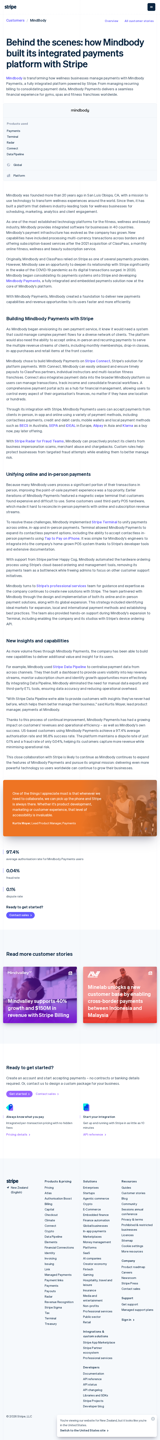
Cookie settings (132, 1246)
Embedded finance (96, 1215)
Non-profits (91, 1306)
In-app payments (94, 1231)
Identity (50, 1253)
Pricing (49, 1187)
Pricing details (16, 1134)
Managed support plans (137, 1310)
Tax (47, 1313)
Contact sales (19, 915)
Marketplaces (92, 1236)
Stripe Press (130, 1283)
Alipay (98, 425)
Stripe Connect (97, 361)
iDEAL (71, 425)
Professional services (97, 1311)
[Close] (152, 1419)
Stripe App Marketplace (99, 1342)
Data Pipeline (53, 1236)
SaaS (86, 1253)
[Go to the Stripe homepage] (11, 1181)
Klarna (128, 425)
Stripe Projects (93, 1401)
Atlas (48, 1193)
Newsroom (129, 1278)
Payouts (50, 1291)
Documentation (93, 1373)
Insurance (89, 1290)
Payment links (54, 1280)
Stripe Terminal (104, 522)
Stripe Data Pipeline (69, 666)
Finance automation (96, 1220)
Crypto (49, 1231)
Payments (52, 1285)
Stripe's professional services (61, 585)
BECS (24, 425)
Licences (128, 1235)
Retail (87, 1322)
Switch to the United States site (83, 1430)
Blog (125, 1198)
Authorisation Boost (58, 1198)
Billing (48, 1204)
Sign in (126, 1320)
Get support (130, 1304)
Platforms (90, 1247)
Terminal (50, 1318)
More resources (132, 1251)
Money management (97, 1242)
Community (129, 1204)
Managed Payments (58, 1275)
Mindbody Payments (23, 280)
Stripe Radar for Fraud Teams (39, 441)
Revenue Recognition (59, 1302)
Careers (127, 1272)
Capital (49, 1209)
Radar (48, 1296)
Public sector (92, 1317)
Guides (126, 1187)
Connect (50, 1226)
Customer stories (133, 1193)
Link (47, 1269)
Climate (50, 1220)
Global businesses (95, 1226)
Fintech (88, 1269)
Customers (15, 20)
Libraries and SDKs (95, 1395)
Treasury (51, 1324)
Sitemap (127, 1240)
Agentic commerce (96, 1198)
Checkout (51, 1215)
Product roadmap (133, 1267)
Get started (18, 1094)
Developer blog (93, 1406)
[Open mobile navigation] (151, 7)
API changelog (92, 1390)
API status (90, 1384)
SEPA (53, 425)
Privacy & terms (132, 1219)
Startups (89, 1193)
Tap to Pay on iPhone (62, 538)
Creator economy (95, 1264)
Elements (51, 1242)
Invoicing (51, 1258)
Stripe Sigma (53, 1307)
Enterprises (91, 1187)
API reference (93, 1134)
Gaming (88, 1275)
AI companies (92, 1258)
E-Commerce (92, 1209)
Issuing (49, 1264)
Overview (111, 21)
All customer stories (139, 21)
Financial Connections (59, 1247)
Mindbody (14, 78)
